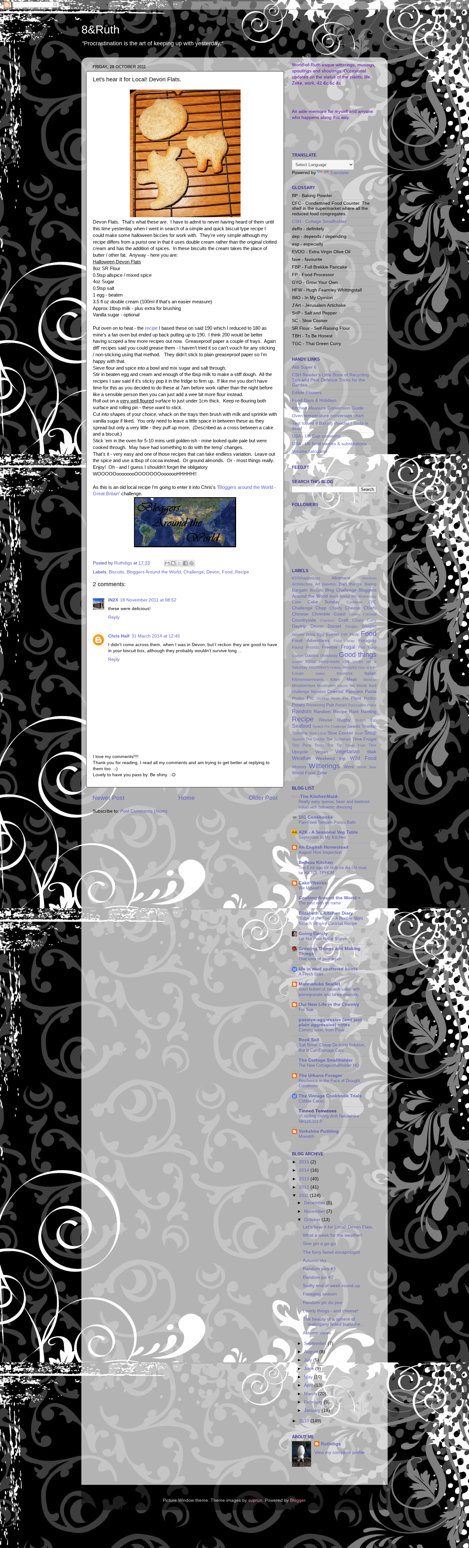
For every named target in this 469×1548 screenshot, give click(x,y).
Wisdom (299, 767)
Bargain (300, 590)
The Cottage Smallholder (326, 1060)
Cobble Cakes (311, 1101)
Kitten (335, 679)
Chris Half (119, 636)
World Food (304, 772)
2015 (304, 1162)
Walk (371, 751)
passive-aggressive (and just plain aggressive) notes (330, 1022)
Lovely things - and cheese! (330, 1310)
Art (317, 584)
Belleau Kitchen (316, 862)
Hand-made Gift (334, 662)
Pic (310, 698)
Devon (213, 572)
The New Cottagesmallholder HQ (329, 1065)
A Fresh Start (311, 974)
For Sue (306, 1009)
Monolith (306, 1136)
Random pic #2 (318, 1277)
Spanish (298, 739)
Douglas (351, 626)
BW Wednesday (363, 596)
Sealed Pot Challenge (329, 726)
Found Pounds (305, 647)
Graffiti (297, 662)
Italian (370, 673)
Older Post (263, 797)
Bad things (350, 584)
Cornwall (369, 614)
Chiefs (370, 608)
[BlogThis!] (173, 563)
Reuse (325, 720)
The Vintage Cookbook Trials (330, 1096)
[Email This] (167, 563)
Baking (370, 584)
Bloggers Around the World (154, 572)
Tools (319, 745)
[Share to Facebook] (185, 563)
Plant (356, 698)
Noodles (318, 691)
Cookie (354, 614)
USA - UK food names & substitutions (329, 443)
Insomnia (345, 673)
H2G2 (311, 662)
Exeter (332, 634)
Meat (351, 679)
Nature (342, 686)
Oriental (335, 691)
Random (301, 711)
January (313, 1410)
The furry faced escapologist (331, 1252)
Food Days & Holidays (314, 400)
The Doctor (315, 739)
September (316, 1343)
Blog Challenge (341, 590)
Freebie (330, 647)
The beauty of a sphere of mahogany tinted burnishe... (333, 1322)
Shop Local (317, 733)
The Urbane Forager (320, 1075)
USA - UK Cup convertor (316, 436)
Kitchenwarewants (308, 679)
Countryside (304, 620)
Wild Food (363, 758)
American (369, 578)
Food (227, 572)
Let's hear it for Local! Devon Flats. (338, 1227)
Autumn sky (314, 1260)
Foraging (367, 640)
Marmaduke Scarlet (319, 984)
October (313, 1219)
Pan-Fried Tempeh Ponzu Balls (327, 822)
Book (334, 596)
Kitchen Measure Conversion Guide (328, 408)
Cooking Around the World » (330, 898)
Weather (301, 758)
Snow (358, 733)
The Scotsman (338, 739)
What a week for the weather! (332, 1235)
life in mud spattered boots (328, 969)
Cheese (353, 608)
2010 (304, 1421)
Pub (330, 705)
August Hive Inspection (320, 852)
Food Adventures (311, 640)
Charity (336, 608)
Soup (370, 732)
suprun (255, 1500)
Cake (296, 602)
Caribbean (354, 602)
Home (186, 797)
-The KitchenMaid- (319, 796)
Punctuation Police (362, 705)
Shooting (300, 733)
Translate (339, 172)
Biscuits (116, 572)
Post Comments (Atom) (144, 811)
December (315, 1202)
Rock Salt (309, 1039)
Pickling (323, 698)
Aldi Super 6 (304, 367)
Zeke (322, 772)
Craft (343, 620)
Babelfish (329, 584)
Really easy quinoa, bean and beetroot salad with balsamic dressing (334, 804)
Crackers (327, 620)
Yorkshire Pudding (319, 1131)
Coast (340, 614)
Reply (114, 617)
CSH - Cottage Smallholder (319, 221)
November (315, 1211)
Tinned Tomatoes (318, 1111)
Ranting (368, 711)
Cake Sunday (324, 602)
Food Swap (344, 641)
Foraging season (320, 1294)
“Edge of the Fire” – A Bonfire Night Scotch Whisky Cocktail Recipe (331, 921)
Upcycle (300, 751)
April (309, 1385)
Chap (321, 608)
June (309, 1368)
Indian (320, 673)
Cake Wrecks (313, 883)
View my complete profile (339, 1452)
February (314, 1402)
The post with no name (320, 903)
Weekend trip (331, 758)
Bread (344, 596)
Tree (372, 745)
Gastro (311, 655)
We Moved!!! (310, 888)
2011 (304, 1195)
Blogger (297, 1500)
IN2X (113, 600)
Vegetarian (347, 751)
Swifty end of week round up (331, 1285)
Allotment (340, 578)
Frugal (348, 647)
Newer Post (108, 797)
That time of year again (320, 958)
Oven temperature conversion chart (328, 415)
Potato (298, 705)
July (308, 1360)
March (311, 1393)
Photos (298, 698)
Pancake (354, 691)
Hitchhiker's (319, 667)
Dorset (334, 626)
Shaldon (369, 726)
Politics (370, 698)
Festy (354, 634)
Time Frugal (364, 739)
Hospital (350, 667)
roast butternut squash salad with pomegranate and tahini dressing (329, 992)
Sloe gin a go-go (319, 1243)
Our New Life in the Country (329, 1004)
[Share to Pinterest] (191, 563)
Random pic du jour (322, 1302)
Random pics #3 (319, 1268)
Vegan (321, 751)
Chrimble (321, 614)
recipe (151, 328)
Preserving (315, 705)
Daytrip (299, 626)
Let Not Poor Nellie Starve (323, 938)
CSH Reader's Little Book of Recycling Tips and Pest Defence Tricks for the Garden (330, 379)
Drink (310, 634)
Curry (371, 620)
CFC (372, 602)
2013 (304, 1178)
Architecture (302, 584)
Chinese (300, 614)
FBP (344, 635)
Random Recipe (330, 711)
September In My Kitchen (322, 837)
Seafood (301, 726)
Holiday (335, 667)
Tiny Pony (301, 745)
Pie (345, 698)
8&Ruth (100, 29)
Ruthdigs (331, 1443)
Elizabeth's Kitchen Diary (326, 913)
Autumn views (317, 1333)
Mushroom (326, 685)
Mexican (369, 680)
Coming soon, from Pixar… (324, 1030)
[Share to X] (179, 563)
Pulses (341, 705)
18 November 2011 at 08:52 (148, 600)
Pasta (370, 691)
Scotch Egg (365, 720)
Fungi (372, 647)
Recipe (242, 572)
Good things (357, 655)
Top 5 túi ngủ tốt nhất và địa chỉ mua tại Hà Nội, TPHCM (332, 870)
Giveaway (329, 655)
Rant (354, 711)
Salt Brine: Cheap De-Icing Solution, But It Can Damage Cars (332, 1048)
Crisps (357, 620)
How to (363, 667)
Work (349, 766)
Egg (320, 634)
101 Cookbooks (316, 817)
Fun (361, 647)
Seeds (353, 726)
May (309, 1377)
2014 (304, 1170)
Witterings (324, 766)
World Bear (366, 767)
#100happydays (306, 578)
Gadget (297, 656)
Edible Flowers (307, 392)
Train (361, 745)
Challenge (193, 572)
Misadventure (304, 685)
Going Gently (313, 933)
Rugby (343, 720)
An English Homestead (323, 847)
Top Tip (334, 745)
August (311, 1351)
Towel (349, 745)
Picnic (335, 698)
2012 (304, 1187)
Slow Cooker (340, 733)
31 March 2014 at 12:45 (155, 636)
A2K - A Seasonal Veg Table (328, 832)
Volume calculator (310, 451)
